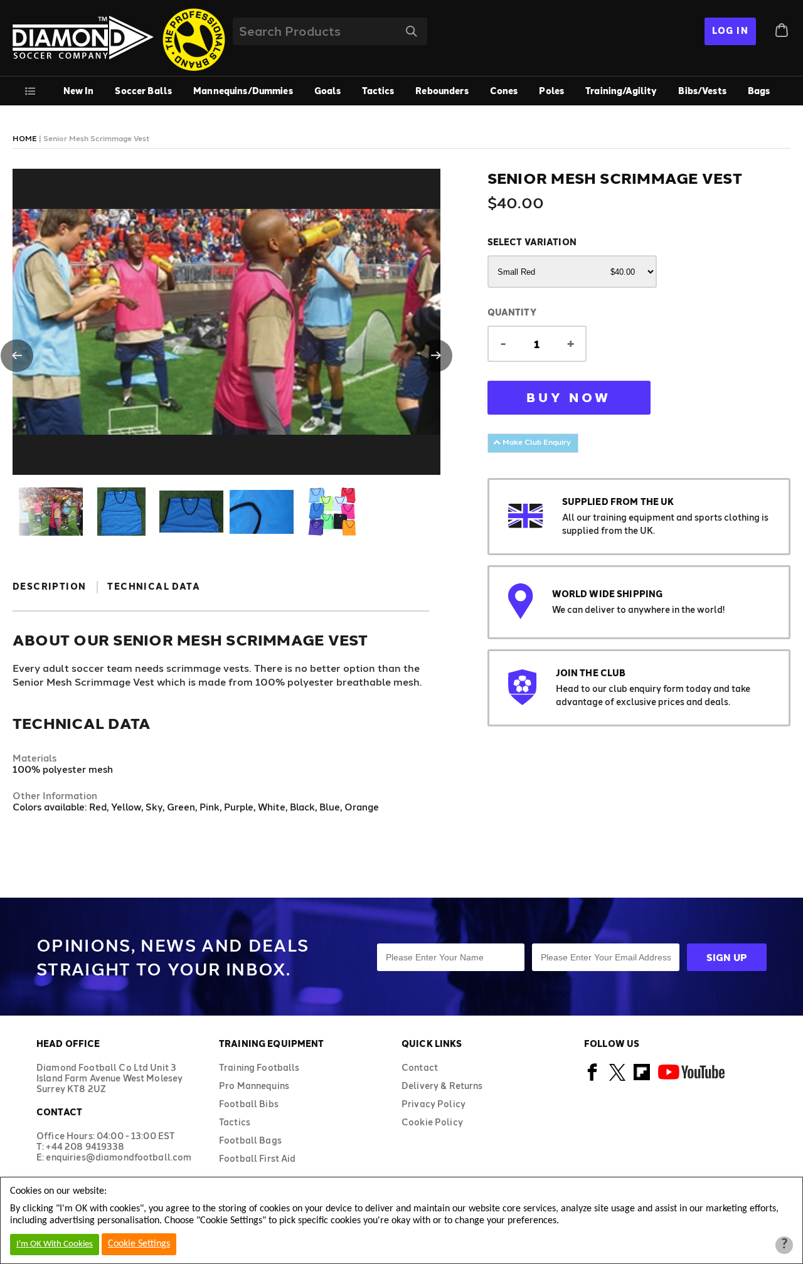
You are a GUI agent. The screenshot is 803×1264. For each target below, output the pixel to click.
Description (49, 586)
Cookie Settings (139, 1244)
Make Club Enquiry (536, 441)
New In (78, 90)
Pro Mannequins (254, 1085)
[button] (17, 355)
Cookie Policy (432, 1122)
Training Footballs (259, 1067)
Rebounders (441, 90)
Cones (504, 90)
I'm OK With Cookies (54, 1244)
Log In (730, 30)
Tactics (378, 90)
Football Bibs (249, 1103)
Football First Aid (257, 1158)
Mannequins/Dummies (243, 90)
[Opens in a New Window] (592, 1078)
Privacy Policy (433, 1103)
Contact (420, 1067)
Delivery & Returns (442, 1085)
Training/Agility (621, 90)
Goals (327, 90)
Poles (551, 90)
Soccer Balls (143, 90)
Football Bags (250, 1140)
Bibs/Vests (702, 90)
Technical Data (153, 586)
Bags (759, 90)
